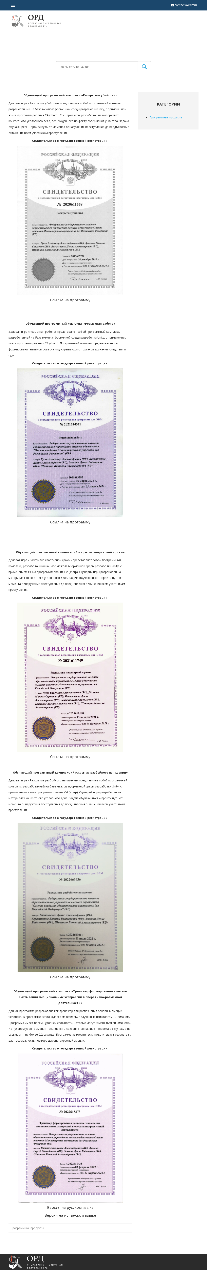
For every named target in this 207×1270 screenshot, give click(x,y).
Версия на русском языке (70, 1207)
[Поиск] (144, 66)
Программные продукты (27, 1228)
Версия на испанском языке (70, 1215)
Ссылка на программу (70, 299)
